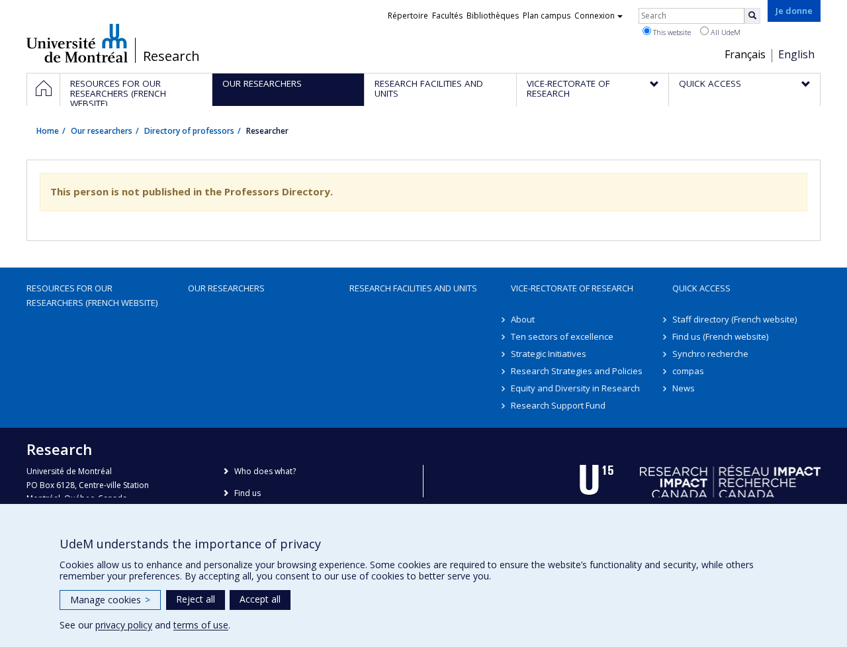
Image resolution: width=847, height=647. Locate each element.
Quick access (701, 288)
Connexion (594, 15)
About (523, 319)
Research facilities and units (413, 288)
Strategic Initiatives (548, 354)
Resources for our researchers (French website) (91, 295)
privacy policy (123, 625)
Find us (247, 493)
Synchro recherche (710, 354)
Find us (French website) (720, 336)
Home (47, 130)
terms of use (200, 625)
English (796, 54)
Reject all (195, 599)
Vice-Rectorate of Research (572, 288)
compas (688, 371)
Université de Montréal (77, 43)
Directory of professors (189, 130)
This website (671, 32)
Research (171, 56)
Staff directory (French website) (734, 319)
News (683, 388)
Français (745, 54)
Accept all (260, 599)
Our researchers (101, 130)
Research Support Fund (558, 405)
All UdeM (724, 32)
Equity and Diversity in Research (575, 388)
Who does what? (265, 471)
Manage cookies (110, 599)
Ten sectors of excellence (562, 336)
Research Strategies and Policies (577, 371)
